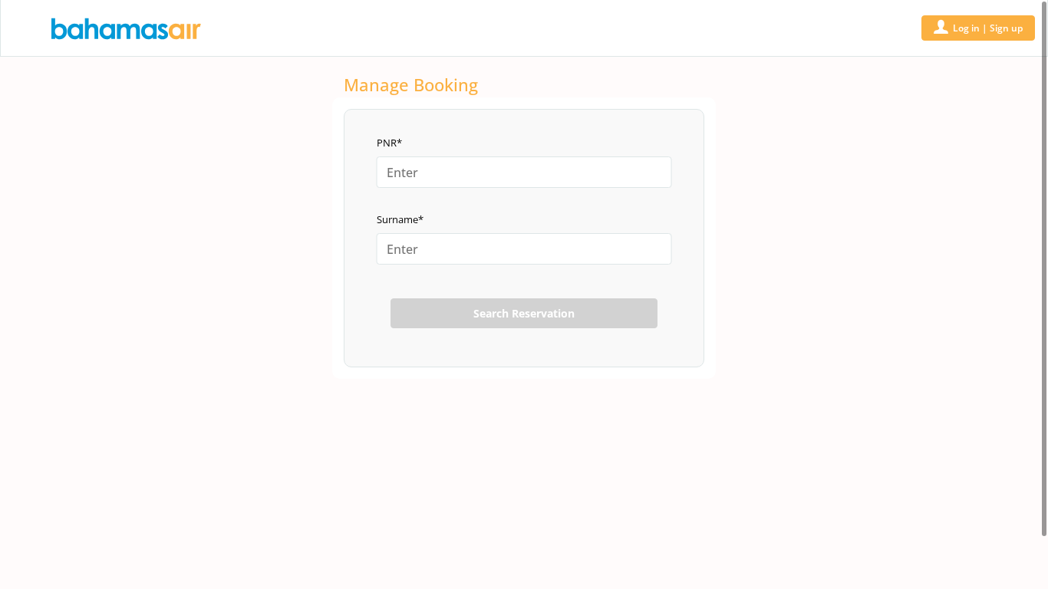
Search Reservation (524, 313)
